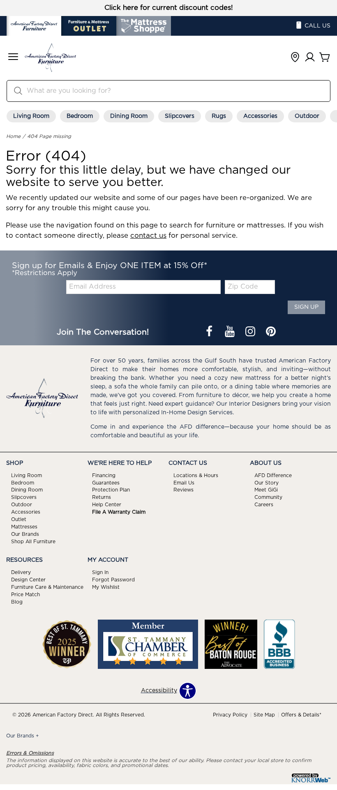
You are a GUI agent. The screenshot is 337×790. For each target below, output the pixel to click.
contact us (148, 235)
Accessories (260, 116)
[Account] (310, 57)
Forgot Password (113, 579)
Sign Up (306, 307)
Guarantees (106, 482)
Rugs (219, 116)
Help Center (106, 504)
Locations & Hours (195, 475)
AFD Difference (273, 475)
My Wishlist (106, 587)
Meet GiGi (266, 489)
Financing (103, 475)
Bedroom (80, 116)
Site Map (264, 714)
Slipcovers (179, 116)
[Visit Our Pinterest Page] (270, 332)
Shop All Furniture (33, 541)
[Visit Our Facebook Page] (210, 332)
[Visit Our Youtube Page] (230, 332)
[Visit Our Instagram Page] (251, 332)
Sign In (100, 572)
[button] (13, 57)
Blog (17, 601)
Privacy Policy (230, 714)
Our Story (266, 482)
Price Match (25, 594)
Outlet (18, 519)
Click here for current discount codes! (168, 8)
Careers (263, 504)
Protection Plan (111, 489)
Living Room (31, 116)
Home (13, 136)
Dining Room (129, 116)
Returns (101, 497)
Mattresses (24, 526)
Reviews (183, 489)
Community (268, 497)
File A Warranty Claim (118, 512)
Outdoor (307, 116)
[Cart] (324, 57)
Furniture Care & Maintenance (47, 587)
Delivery (21, 572)
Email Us (183, 482)
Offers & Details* (301, 714)
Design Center (28, 579)
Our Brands (25, 534)
